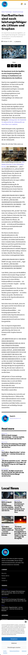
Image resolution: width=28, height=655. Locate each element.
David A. (18, 41)
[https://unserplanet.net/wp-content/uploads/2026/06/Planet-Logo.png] (5, 4)
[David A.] (5, 418)
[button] (25, 622)
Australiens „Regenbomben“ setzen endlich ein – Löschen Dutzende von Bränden (13, 454)
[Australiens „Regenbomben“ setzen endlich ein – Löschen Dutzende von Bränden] (8, 519)
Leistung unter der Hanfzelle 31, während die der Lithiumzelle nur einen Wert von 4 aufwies (14, 122)
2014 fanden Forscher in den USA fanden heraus (13, 164)
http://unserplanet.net (15, 418)
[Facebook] (8, 65)
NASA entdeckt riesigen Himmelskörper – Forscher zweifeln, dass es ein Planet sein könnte (13, 437)
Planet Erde (4, 433)
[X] (12, 65)
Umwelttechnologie (18, 11)
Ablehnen (14, 643)
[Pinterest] (15, 65)
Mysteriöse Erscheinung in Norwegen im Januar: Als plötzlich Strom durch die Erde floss (14, 445)
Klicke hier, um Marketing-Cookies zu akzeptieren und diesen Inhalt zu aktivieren (14, 154)
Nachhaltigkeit (5, 469)
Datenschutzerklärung (14, 651)
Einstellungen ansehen (14, 647)
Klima (3, 450)
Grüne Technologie (7, 11)
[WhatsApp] (19, 65)
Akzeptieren (14, 639)
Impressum (24, 651)
